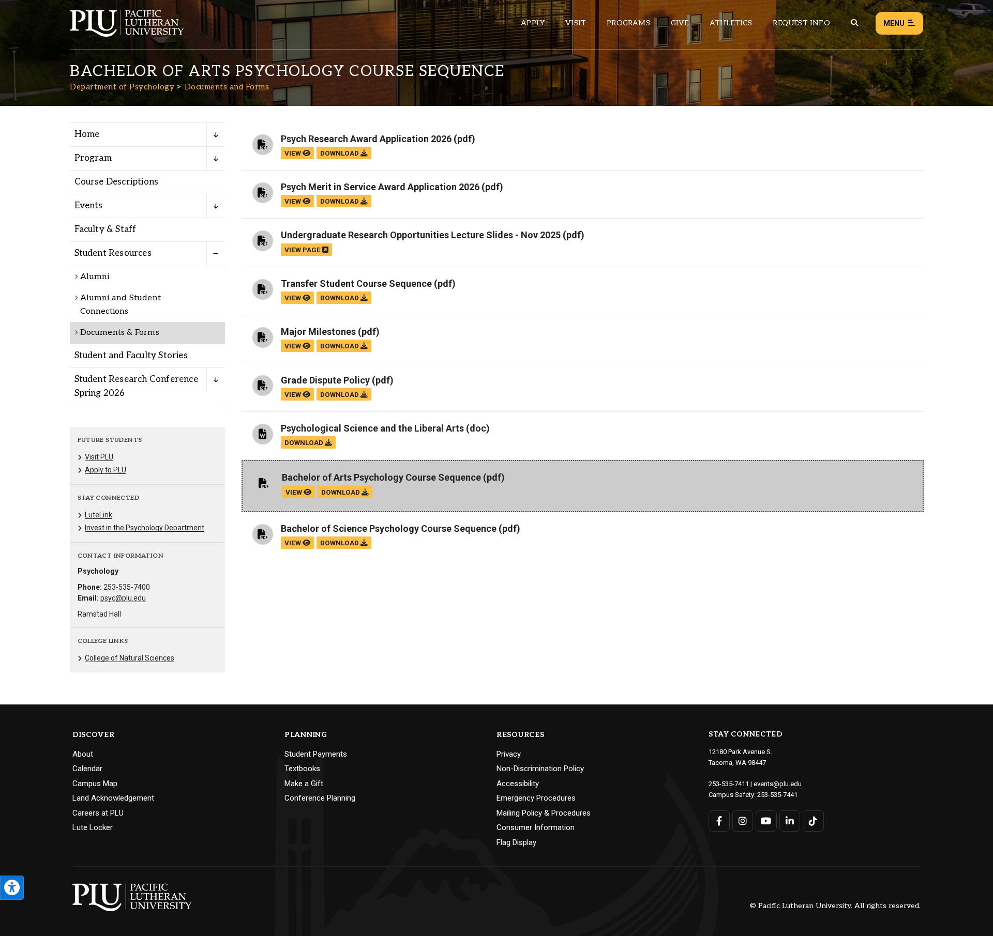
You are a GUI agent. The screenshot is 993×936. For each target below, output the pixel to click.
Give (680, 23)
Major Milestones (318, 331)
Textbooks (302, 768)
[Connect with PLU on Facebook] (719, 821)
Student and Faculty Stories (131, 355)
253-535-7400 (126, 587)
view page (303, 249)
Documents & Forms (119, 332)
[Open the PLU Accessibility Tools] (12, 888)
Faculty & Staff (105, 229)
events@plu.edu (778, 784)
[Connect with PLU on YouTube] (766, 821)
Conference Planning (319, 798)
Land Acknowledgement (113, 798)
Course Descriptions (116, 182)
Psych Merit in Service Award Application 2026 (380, 186)
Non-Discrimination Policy (540, 768)
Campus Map (94, 783)
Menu (894, 23)
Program (93, 158)
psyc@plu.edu (123, 598)
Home (87, 134)
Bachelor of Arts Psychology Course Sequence (381, 477)
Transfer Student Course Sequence (356, 283)
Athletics (731, 23)
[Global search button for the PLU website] (854, 23)
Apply (533, 23)
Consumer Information (535, 827)
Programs (628, 23)
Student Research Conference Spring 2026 (136, 386)
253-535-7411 (729, 784)
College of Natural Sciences (129, 658)
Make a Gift (303, 783)
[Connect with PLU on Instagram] (743, 821)
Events (88, 206)
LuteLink (98, 515)
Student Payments (315, 754)
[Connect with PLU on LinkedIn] (790, 821)
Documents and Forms (227, 86)
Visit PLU (99, 457)
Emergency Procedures (536, 798)
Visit (575, 23)
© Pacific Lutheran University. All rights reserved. (835, 906)
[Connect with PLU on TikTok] (813, 821)
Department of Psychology (122, 86)
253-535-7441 (777, 795)
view (293, 153)
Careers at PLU (98, 813)
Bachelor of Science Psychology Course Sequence (388, 528)
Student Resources (113, 253)
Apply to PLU (105, 470)
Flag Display (516, 842)
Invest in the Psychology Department (144, 528)
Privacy (508, 754)
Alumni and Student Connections (120, 304)
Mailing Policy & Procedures (543, 813)
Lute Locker (92, 827)
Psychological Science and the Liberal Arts (372, 428)
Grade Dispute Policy (325, 380)
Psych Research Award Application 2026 (366, 138)
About (82, 754)
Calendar (87, 768)
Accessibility (517, 783)
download (340, 153)
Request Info (801, 23)
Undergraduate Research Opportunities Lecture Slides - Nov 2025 (421, 234)
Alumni (95, 277)
